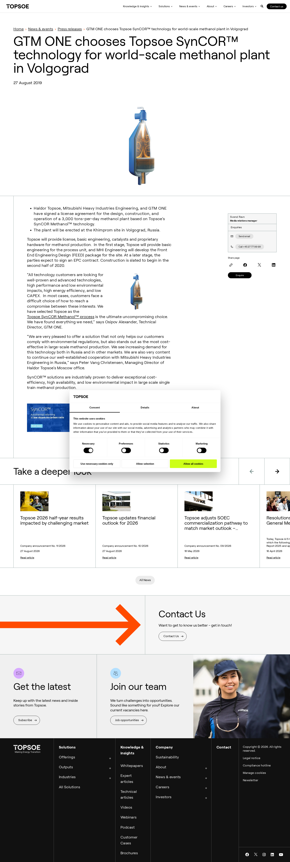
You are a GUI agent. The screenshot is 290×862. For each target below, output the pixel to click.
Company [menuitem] (164, 747)
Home (18, 29)
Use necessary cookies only (97, 463)
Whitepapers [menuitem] (131, 766)
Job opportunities (127, 720)
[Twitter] (259, 265)
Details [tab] (145, 407)
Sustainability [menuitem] (167, 757)
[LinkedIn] (274, 265)
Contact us (276, 6)
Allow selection (145, 463)
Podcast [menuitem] (127, 827)
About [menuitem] (210, 6)
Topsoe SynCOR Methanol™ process (60, 316)
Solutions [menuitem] (164, 6)
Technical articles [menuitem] (128, 794)
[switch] (126, 450)
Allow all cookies (193, 463)
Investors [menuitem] (248, 6)
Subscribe (25, 720)
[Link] (231, 265)
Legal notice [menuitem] (251, 758)
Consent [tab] (94, 407)
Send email (244, 236)
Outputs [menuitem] (66, 767)
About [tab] (195, 407)
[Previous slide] (251, 471)
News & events (40, 29)
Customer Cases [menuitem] (129, 840)
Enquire (240, 275)
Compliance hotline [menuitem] (257, 765)
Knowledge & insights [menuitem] (136, 6)
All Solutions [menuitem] (69, 787)
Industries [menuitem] (67, 777)
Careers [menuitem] (228, 6)
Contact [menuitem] (223, 747)
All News (145, 580)
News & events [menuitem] (188, 6)
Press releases (70, 29)
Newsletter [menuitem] (250, 780)
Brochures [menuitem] (129, 853)
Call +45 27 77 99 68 (250, 246)
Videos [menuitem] (126, 807)
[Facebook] (245, 265)
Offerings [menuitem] (67, 757)
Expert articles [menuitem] (126, 778)
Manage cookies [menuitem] (254, 773)
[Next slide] (277, 471)
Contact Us (171, 636)
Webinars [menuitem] (128, 817)
